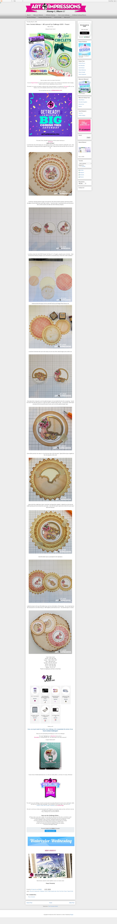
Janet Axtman (81, 67)
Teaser (65, 891)
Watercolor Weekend (38, 15)
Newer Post (29, 902)
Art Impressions (36, 891)
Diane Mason (81, 99)
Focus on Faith (57, 17)
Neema (80, 106)
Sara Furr (81, 113)
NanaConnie (53, 736)
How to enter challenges (64, 15)
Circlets (41, 805)
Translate (83, 166)
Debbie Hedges (82, 115)
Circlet (45, 891)
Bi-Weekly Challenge (50, 15)
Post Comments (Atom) (53, 906)
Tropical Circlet (34, 82)
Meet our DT (67, 17)
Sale (58, 891)
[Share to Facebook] (49, 889)
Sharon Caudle (82, 72)
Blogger (71, 914)
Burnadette (36, 737)
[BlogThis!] (46, 889)
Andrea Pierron (82, 63)
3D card (31, 891)
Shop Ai (29, 15)
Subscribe (84, 33)
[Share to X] (47, 889)
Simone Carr (81, 104)
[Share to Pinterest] (50, 889)
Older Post (71, 902)
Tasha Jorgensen (82, 74)
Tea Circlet (66, 86)
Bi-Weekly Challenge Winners (79, 15)
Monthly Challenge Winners (45, 17)
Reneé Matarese (82, 70)
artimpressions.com (57, 90)
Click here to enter (50, 831)
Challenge (42, 891)
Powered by (81, 37)
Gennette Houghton (83, 102)
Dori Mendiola (82, 65)
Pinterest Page (60, 805)
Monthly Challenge (31, 17)
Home (50, 902)
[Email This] (45, 889)
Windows (52, 805)
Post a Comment (31, 896)
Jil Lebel (49, 891)
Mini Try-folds (46, 805)
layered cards (53, 891)
